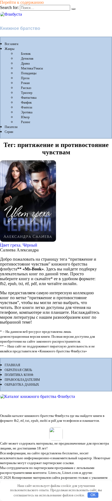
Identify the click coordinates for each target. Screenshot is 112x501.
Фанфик (26, 102)
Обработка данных (22, 385)
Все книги (11, 44)
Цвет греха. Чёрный (18, 245)
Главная (12, 365)
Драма (25, 63)
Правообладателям (22, 380)
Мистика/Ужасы (32, 68)
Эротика (26, 112)
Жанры (9, 49)
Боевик (26, 54)
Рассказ (26, 88)
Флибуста (10, 19)
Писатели (11, 127)
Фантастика (28, 98)
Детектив (27, 58)
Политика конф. (19, 375)
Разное (25, 122)
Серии (9, 132)
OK (93, 495)
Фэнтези (26, 107)
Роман (25, 83)
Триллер (26, 93)
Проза (25, 78)
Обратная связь (18, 370)
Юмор (25, 117)
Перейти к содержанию (22, 2)
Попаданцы (28, 73)
